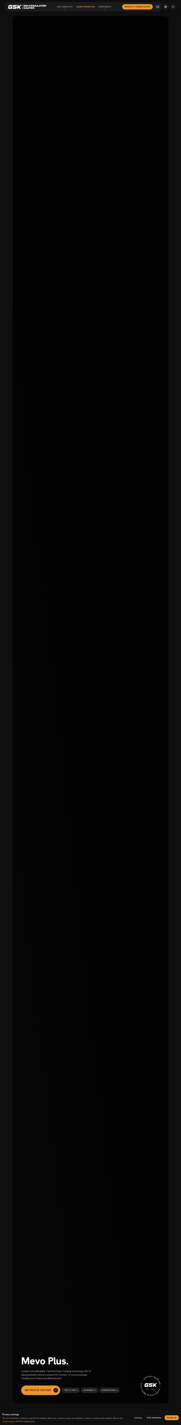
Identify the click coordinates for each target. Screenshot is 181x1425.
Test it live (70, 1390)
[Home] (27, 7)
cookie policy (29, 1421)
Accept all (171, 1417)
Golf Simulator (65, 6)
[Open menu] (157, 6)
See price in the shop (38, 1390)
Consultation (109, 1390)
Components (104, 6)
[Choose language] (165, 7)
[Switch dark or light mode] (173, 7)
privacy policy (8, 1421)
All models (89, 1390)
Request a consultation (137, 7)
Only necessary (154, 1417)
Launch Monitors (85, 6)
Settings (138, 1417)
